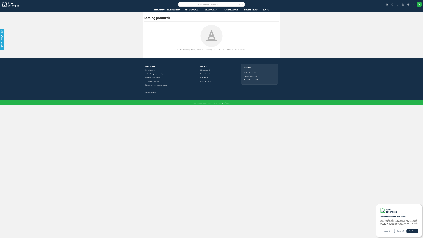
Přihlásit (227, 103)
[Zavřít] (243, 4)
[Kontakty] (386, 4)
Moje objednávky (206, 70)
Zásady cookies (150, 92)
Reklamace (204, 77)
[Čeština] (408, 4)
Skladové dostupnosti (152, 77)
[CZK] (403, 4)
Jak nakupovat (150, 70)
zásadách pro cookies (398, 225)
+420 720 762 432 (250, 72)
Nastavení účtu (205, 81)
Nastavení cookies (151, 89)
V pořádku (412, 231)
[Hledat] (239, 4)
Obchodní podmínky (152, 81)
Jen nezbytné (387, 231)
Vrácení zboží (205, 74)
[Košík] (419, 4)
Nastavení (400, 231)
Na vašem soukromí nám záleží (392, 217)
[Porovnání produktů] (397, 4)
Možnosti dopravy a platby (154, 74)
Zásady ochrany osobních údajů (156, 85)
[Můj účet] (413, 4)
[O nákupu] (392, 4)
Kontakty (247, 67)
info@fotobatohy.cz (250, 76)
